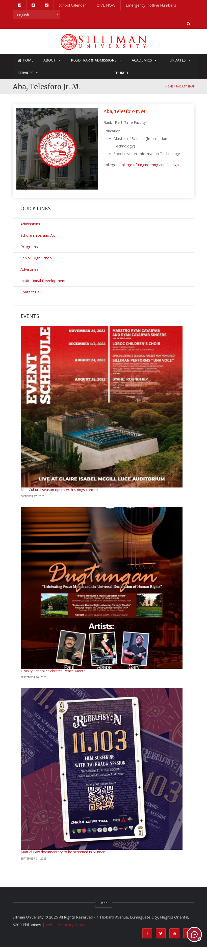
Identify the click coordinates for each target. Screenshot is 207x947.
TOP (103, 902)
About (49, 60)
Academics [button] (142, 60)
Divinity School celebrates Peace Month (53, 670)
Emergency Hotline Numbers (151, 5)
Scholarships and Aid (38, 235)
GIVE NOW (105, 5)
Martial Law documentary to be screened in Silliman (63, 851)
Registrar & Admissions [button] (94, 60)
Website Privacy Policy (65, 924)
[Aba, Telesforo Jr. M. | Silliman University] (103, 41)
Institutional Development (43, 280)
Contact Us (30, 291)
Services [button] (25, 72)
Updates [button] (178, 60)
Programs (29, 246)
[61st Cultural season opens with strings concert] (102, 406)
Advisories (29, 269)
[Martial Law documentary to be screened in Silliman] (102, 769)
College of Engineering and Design (149, 164)
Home (28, 60)
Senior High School (36, 257)
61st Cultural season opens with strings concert (59, 489)
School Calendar (72, 5)
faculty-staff (185, 86)
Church (121, 72)
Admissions (30, 223)
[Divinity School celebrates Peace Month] (102, 588)
